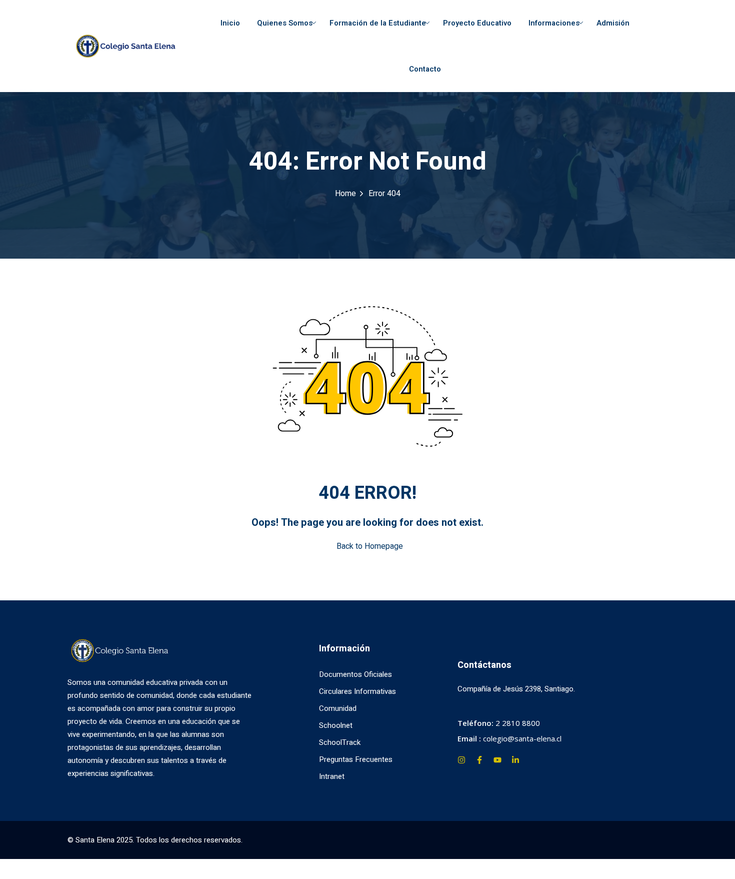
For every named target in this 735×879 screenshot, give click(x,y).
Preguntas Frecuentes (355, 759)
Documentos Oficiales (355, 674)
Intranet (331, 776)
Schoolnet (335, 725)
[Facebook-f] (480, 760)
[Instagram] (462, 760)
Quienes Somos (284, 23)
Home (345, 194)
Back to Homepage (369, 546)
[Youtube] (498, 760)
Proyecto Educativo (477, 23)
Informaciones (554, 23)
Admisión (613, 23)
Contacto (425, 69)
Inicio (230, 23)
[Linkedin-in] (516, 760)
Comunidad (337, 708)
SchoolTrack (339, 742)
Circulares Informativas (357, 691)
